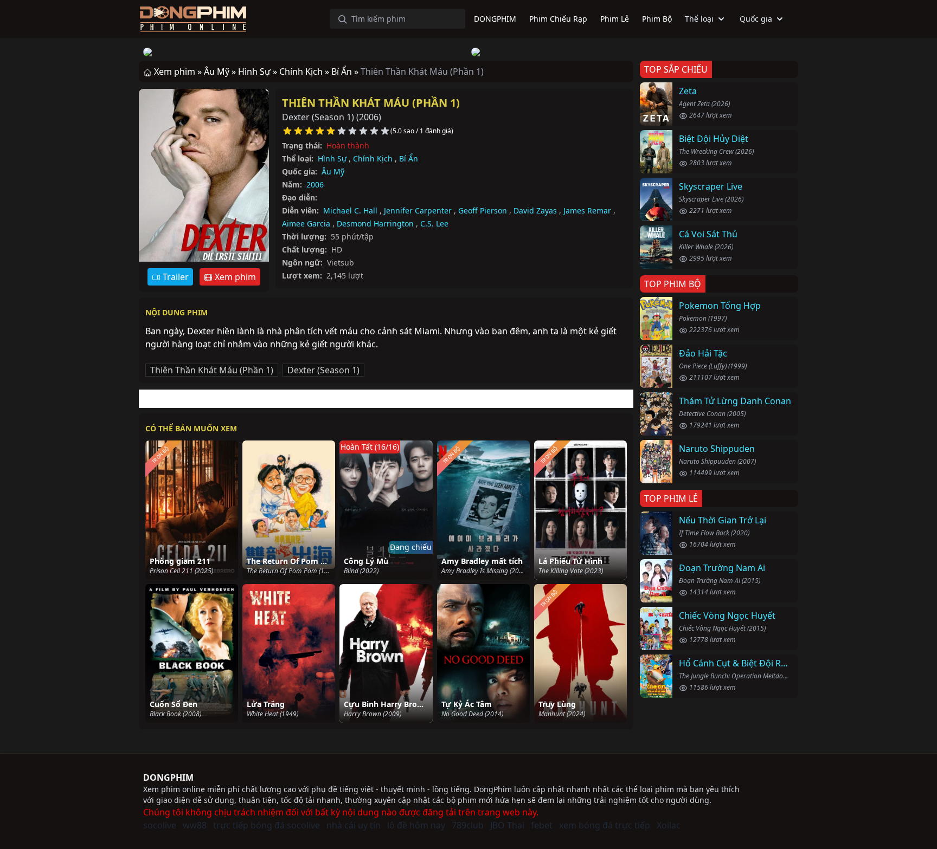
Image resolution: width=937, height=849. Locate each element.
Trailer (175, 277)
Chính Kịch (373, 158)
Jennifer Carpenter (418, 210)
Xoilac (669, 825)
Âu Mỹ (333, 171)
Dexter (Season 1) (323, 370)
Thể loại (699, 19)
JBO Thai (507, 825)
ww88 (195, 825)
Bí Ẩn (408, 158)
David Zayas (535, 210)
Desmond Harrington (375, 223)
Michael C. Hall (350, 210)
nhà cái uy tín (353, 825)
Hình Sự (332, 158)
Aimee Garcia (306, 223)
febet (542, 825)
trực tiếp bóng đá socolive (266, 825)
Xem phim (234, 277)
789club (468, 825)
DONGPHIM (168, 777)
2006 (315, 184)
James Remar (587, 210)
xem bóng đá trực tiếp (604, 825)
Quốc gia (756, 19)
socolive (159, 825)
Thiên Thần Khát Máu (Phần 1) (371, 102)
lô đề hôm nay (416, 825)
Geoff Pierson (482, 210)
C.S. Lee (434, 223)
